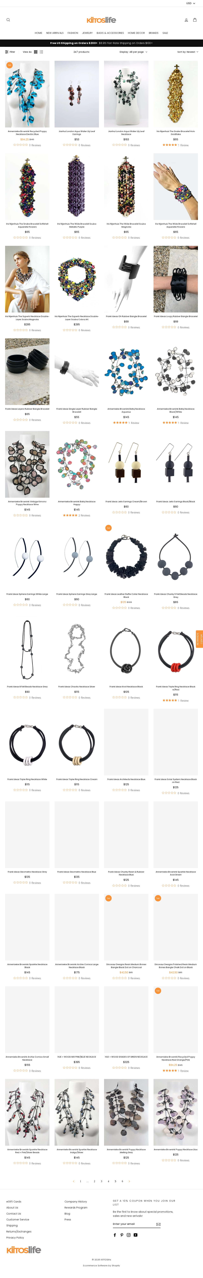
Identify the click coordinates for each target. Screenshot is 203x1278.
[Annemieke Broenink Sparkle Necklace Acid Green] (176, 834)
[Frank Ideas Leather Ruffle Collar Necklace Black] (126, 557)
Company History (76, 1201)
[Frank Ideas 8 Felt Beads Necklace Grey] (27, 649)
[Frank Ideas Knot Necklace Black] (126, 649)
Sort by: (186, 51)
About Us (12, 1207)
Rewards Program (76, 1207)
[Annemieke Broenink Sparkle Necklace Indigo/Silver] (77, 1112)
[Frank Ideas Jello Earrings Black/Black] (176, 464)
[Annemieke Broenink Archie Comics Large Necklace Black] (77, 927)
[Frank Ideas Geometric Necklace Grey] (27, 834)
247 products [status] (81, 51)
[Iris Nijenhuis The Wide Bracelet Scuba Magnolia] (126, 186)
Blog (67, 1213)
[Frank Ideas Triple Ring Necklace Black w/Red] (176, 649)
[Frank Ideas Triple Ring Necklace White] (27, 742)
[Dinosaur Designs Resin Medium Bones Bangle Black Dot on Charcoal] (126, 927)
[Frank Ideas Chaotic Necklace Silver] (77, 649)
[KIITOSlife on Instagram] (129, 1235)
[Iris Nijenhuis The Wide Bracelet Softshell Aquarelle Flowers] (176, 186)
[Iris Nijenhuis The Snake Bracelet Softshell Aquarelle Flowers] (27, 186)
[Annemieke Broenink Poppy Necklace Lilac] (176, 1112)
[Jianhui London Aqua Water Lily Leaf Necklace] (126, 94)
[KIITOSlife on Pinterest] (122, 1235)
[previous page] (73, 1181)
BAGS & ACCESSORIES (110, 33)
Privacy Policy (15, 1237)
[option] (101, 43)
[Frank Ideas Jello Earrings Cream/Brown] (126, 464)
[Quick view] (46, 124)
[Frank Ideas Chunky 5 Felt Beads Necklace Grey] (176, 557)
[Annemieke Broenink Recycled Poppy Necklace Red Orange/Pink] (176, 1019)
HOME (38, 33)
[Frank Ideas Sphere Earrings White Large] (27, 557)
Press (68, 1219)
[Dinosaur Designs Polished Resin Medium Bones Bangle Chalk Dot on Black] (176, 927)
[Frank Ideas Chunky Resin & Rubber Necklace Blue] (126, 834)
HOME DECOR (136, 33)
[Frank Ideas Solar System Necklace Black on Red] (176, 742)
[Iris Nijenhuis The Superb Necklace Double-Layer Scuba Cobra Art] (77, 279)
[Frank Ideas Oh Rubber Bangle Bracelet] (126, 279)
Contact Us (13, 1213)
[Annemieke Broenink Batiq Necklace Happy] (77, 464)
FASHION (73, 33)
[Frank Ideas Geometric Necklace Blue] (77, 834)
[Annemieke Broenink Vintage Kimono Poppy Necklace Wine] (27, 464)
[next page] (129, 1181)
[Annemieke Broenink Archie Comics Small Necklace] (27, 1019)
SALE (165, 33)
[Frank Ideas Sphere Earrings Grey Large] (77, 557)
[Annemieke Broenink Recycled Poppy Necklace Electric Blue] (27, 94)
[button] (195, 20)
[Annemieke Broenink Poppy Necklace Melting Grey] (126, 1112)
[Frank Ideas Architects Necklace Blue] (126, 742)
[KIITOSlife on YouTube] (136, 1235)
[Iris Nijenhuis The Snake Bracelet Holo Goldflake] (176, 94)
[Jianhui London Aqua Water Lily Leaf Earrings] (77, 94)
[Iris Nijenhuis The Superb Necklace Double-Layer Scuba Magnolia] (27, 279)
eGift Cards (13, 1201)
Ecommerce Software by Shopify (101, 1265)
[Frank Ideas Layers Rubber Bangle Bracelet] (27, 371)
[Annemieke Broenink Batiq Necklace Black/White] (176, 371)
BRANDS (154, 33)
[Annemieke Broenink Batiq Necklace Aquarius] (126, 371)
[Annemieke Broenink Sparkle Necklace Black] (27, 927)
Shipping (12, 1225)
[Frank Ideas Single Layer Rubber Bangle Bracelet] (77, 371)
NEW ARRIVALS (55, 33)
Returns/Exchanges (18, 1231)
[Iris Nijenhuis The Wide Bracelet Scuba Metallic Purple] (77, 186)
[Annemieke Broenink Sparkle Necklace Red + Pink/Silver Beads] (27, 1112)
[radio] (35, 51)
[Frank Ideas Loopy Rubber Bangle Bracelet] (176, 279)
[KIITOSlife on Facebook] (115, 1235)
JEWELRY (87, 33)
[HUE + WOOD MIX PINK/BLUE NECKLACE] (77, 1019)
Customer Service (17, 1219)
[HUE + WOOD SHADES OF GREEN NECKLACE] (126, 1019)
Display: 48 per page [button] (132, 51)
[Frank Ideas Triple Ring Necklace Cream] (77, 742)
